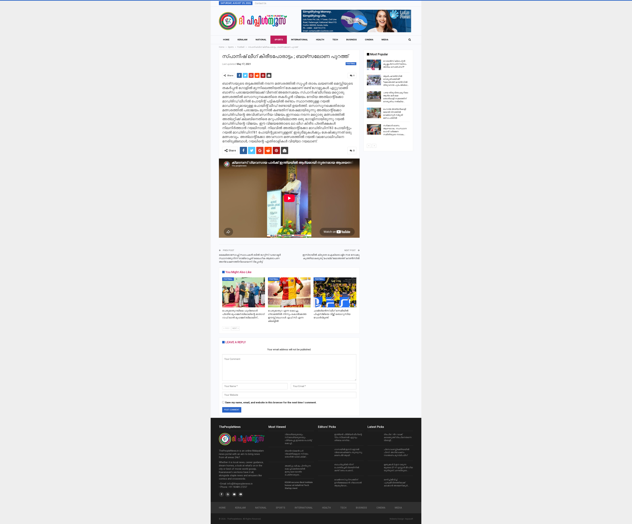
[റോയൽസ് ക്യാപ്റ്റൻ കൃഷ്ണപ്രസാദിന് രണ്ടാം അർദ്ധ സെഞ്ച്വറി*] (374, 65)
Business (351, 39)
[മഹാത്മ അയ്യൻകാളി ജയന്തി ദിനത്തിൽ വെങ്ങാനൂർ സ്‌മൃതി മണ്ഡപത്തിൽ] (374, 113)
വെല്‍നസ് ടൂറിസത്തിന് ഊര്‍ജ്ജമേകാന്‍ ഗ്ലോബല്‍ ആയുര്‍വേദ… (348, 482)
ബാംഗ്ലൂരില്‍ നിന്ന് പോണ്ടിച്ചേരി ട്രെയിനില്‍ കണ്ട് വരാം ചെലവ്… (346, 467)
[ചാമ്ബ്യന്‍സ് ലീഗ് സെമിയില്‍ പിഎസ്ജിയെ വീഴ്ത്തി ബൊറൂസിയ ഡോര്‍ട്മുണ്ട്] (335, 292)
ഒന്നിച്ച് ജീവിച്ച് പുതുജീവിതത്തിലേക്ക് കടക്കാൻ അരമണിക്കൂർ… (396, 482)
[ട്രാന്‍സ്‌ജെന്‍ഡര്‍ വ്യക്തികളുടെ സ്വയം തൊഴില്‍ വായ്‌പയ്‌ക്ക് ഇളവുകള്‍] (275, 454)
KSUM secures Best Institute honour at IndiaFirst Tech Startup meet (299, 485)
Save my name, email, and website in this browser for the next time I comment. (270, 402)
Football (351, 64)
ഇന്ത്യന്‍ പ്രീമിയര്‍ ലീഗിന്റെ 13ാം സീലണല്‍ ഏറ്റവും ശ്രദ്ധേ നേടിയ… (348, 437)
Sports (279, 39)
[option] (388, 98)
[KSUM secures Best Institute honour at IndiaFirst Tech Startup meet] (275, 486)
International (299, 39)
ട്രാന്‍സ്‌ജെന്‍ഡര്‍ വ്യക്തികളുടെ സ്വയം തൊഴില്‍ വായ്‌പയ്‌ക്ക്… (296, 454)
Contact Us (260, 3)
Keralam (242, 39)
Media (385, 39)
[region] (349, 21)
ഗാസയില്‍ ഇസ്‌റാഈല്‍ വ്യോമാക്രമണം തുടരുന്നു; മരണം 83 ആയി (348, 452)
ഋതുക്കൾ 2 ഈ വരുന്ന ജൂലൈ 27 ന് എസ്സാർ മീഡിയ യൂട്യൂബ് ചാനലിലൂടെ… (398, 467)
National (261, 39)
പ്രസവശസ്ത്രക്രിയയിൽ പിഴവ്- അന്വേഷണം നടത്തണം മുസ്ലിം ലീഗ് (396, 452)
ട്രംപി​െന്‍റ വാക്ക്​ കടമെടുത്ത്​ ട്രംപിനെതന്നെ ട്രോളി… (397, 437)
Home (226, 39)
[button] (349, 21)
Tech (335, 39)
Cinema (369, 39)
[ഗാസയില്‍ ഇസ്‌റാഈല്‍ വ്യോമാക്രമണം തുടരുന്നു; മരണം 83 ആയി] (325, 453)
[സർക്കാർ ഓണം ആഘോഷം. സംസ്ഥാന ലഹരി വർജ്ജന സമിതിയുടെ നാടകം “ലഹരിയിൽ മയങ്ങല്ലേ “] (374, 129)
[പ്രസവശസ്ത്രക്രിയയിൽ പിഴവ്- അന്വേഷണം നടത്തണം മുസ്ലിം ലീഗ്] (375, 453)
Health (320, 39)
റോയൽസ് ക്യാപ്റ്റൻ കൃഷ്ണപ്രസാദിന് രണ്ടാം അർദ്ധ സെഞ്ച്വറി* (394, 64)
